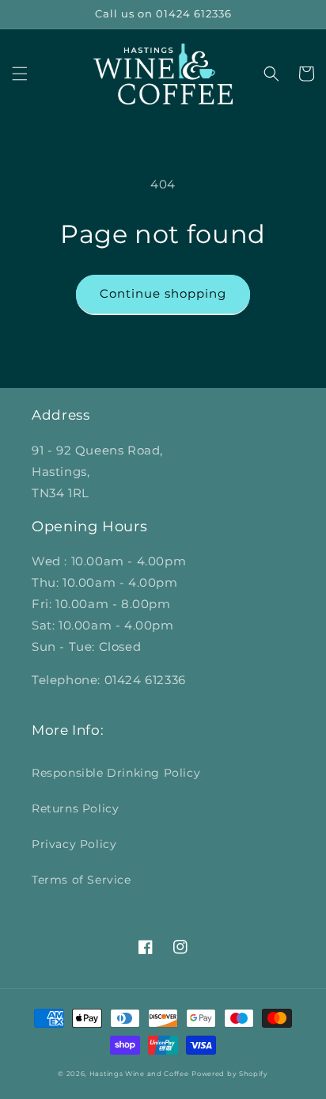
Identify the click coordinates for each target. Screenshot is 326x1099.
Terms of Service (81, 880)
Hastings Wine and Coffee (139, 1074)
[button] (19, 73)
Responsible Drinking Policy (116, 773)
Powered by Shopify (229, 1074)
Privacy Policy (74, 844)
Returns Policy (75, 808)
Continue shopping (163, 293)
